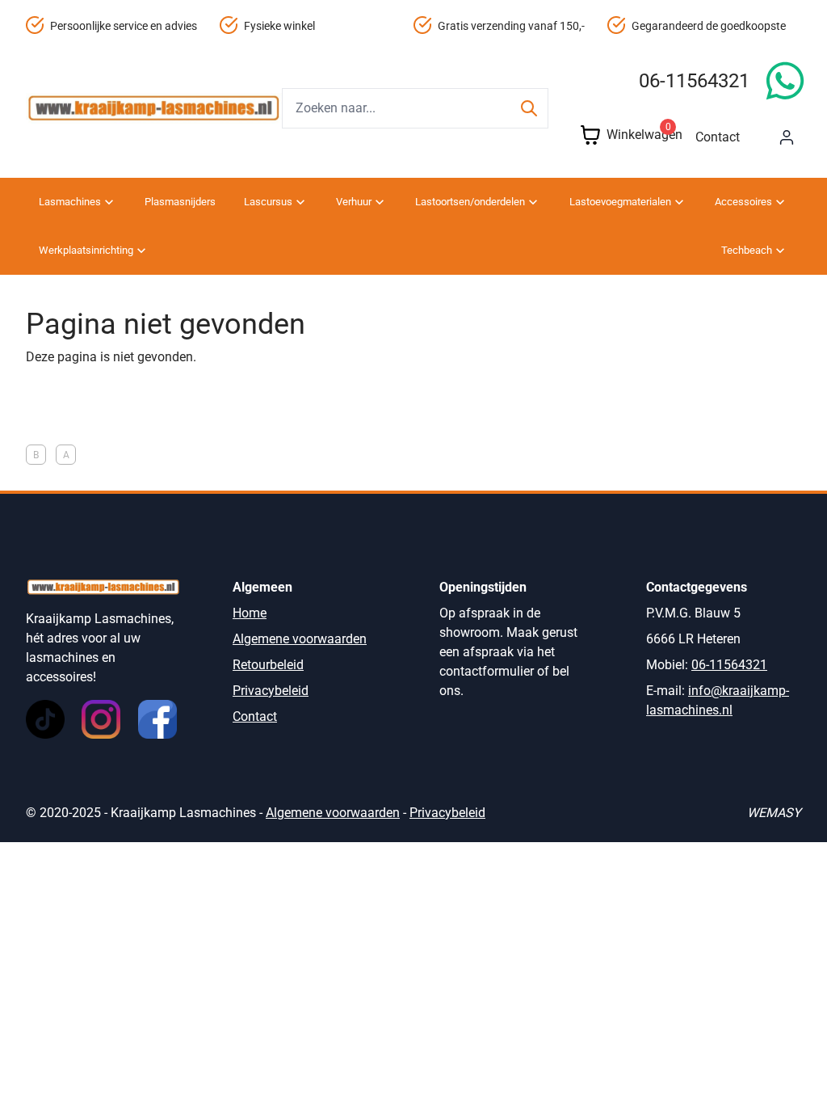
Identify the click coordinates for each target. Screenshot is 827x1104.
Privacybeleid (271, 690)
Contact (717, 137)
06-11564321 (694, 81)
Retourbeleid (268, 664)
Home (250, 613)
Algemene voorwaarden (300, 639)
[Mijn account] (786, 137)
